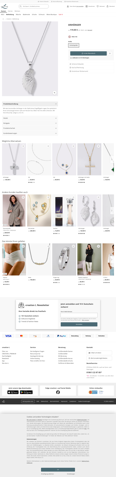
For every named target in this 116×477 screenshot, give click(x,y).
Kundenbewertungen (10, 133)
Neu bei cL (5, 363)
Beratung (61, 347)
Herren (10, 11)
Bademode (26, 14)
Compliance (72, 401)
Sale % (61, 14)
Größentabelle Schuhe (65, 361)
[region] (58, 445)
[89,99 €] (64, 159)
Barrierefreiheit (54, 401)
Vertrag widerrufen (28, 401)
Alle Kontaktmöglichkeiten (99, 358)
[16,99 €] (64, 210)
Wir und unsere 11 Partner (34, 420)
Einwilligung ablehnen (47, 474)
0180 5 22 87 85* (94, 372)
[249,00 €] (14, 210)
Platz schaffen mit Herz (37, 361)
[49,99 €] (39, 159)
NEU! (2, 14)
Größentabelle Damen (65, 351)
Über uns (5, 351)
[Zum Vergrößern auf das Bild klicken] (55, 93)
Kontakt (90, 347)
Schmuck (41, 14)
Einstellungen (71, 474)
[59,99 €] (89, 159)
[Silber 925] (69, 36)
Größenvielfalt (62, 354)
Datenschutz (44, 401)
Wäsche (18, 14)
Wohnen (17, 11)
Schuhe (34, 14)
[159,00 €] (39, 259)
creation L (6, 347)
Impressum (64, 401)
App (3, 361)
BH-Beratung (62, 356)
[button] (3, 19)
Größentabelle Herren (65, 358)
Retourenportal (35, 354)
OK (58, 469)
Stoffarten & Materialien (66, 363)
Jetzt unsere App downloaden (20, 388)
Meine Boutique (52, 14)
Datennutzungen (82, 420)
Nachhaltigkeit (6, 356)
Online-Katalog (35, 358)
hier (85, 428)
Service (33, 347)
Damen (3, 11)
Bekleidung (10, 14)
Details (5, 118)
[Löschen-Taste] (47, 6)
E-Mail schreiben (95, 353)
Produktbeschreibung (10, 104)
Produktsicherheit (9, 128)
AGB (38, 401)
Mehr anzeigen (85, 320)
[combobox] (37, 6)
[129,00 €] (14, 159)
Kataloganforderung (36, 356)
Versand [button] (89, 30)
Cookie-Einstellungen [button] (84, 401)
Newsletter (5, 358)
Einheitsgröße (74, 45)
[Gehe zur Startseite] (4, 6)
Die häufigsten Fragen (37, 351)
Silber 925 (74, 37)
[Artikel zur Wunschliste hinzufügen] (110, 53)
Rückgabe (6, 123)
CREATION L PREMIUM (9, 354)
